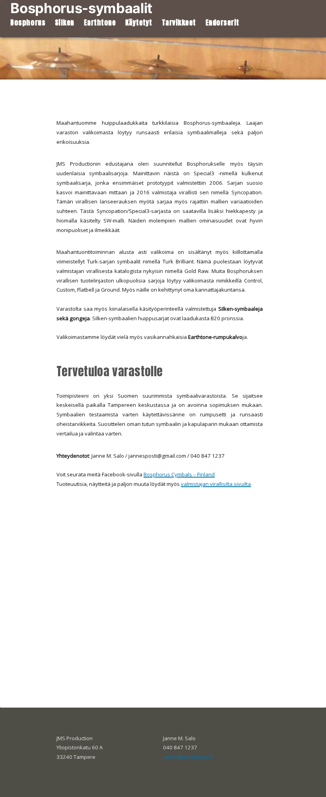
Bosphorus (27, 22)
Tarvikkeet (179, 22)
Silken (64, 22)
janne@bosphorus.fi (188, 756)
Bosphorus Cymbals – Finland (179, 474)
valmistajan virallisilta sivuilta (216, 483)
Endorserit (222, 22)
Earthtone (100, 22)
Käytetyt (138, 22)
